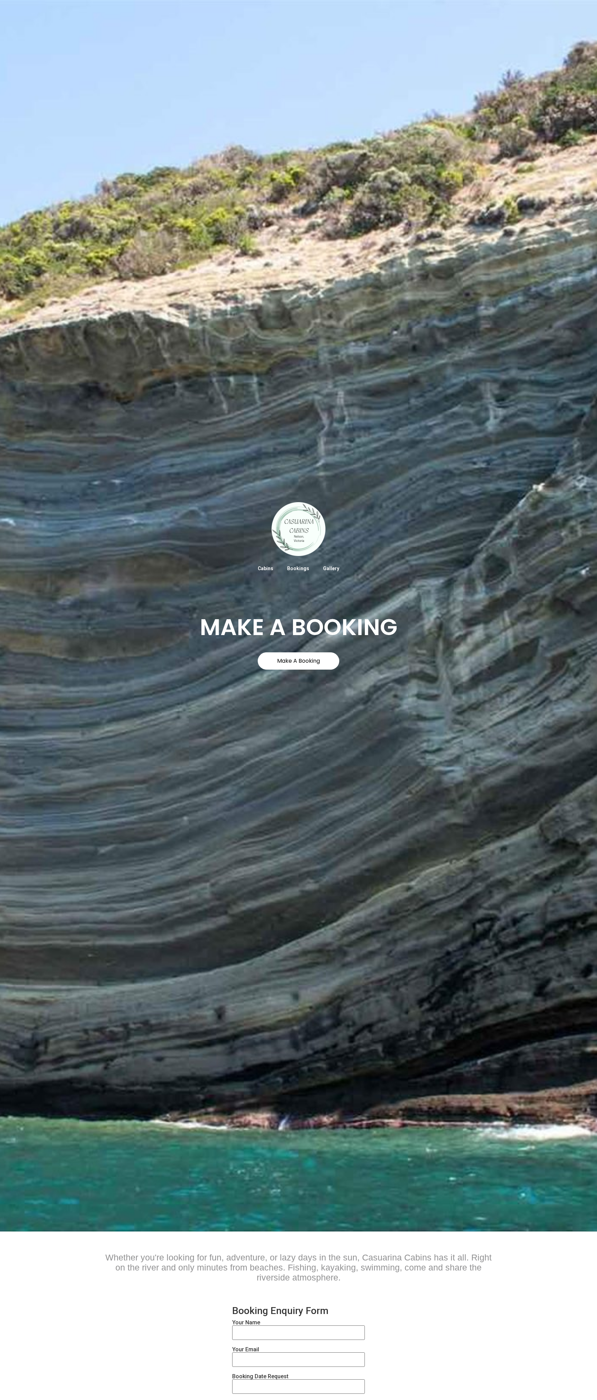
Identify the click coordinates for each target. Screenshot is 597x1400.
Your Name (246, 1323)
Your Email (245, 1350)
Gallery (331, 568)
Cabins (265, 568)
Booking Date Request (260, 1377)
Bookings (298, 568)
